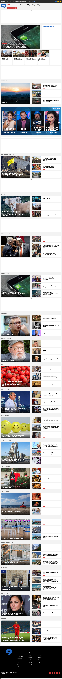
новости (30, 649)
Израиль (30, 652)
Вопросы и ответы (20, 666)
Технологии (40, 655)
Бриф (18, 662)
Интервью (30, 664)
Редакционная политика (21, 667)
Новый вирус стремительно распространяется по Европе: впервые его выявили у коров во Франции (52, 31)
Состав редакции (20, 656)
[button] (33, 1)
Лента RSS (40, 652)
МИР (13, 1)
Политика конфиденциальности (21, 660)
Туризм (39, 659)
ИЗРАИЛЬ (3, 1)
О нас (18, 664)
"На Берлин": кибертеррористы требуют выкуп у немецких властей (53, 35)
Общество (30, 657)
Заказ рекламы (19, 658)
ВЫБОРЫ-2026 (8, 1)
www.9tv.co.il (4, 673)
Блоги (39, 662)
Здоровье (30, 655)
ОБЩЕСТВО (24, 1)
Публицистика (31, 662)
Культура (30, 659)
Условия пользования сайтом (21, 654)
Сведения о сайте (21, 649)
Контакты (18, 652)
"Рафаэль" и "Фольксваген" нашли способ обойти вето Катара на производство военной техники (52, 43)
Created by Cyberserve (5, 674)
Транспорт (40, 657)
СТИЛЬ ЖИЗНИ (18, 1)
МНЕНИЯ (29, 1)
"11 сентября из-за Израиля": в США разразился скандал (52, 47)
